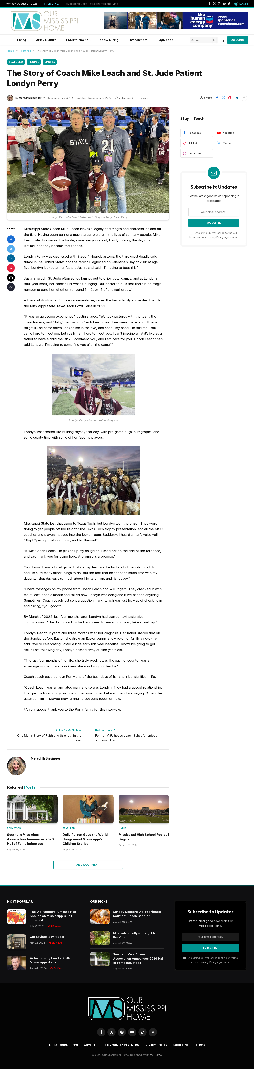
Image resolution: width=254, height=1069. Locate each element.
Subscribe (238, 39)
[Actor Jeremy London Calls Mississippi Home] (16, 963)
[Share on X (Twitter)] (223, 98)
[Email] (11, 278)
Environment (137, 40)
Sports (50, 61)
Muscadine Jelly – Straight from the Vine (92, 3)
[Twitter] (11, 249)
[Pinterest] (11, 268)
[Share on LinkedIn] (236, 98)
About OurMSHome (64, 1045)
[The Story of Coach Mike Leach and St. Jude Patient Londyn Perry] (88, 160)
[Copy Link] (11, 287)
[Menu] (8, 40)
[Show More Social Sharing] (244, 98)
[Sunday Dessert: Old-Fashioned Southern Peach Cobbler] (100, 916)
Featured (16, 61)
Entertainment (77, 40)
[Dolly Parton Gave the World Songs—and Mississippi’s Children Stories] (88, 809)
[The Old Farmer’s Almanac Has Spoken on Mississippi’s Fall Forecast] (16, 916)
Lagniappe (165, 40)
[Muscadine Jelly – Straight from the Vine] (100, 938)
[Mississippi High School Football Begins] (144, 809)
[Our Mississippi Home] (44, 21)
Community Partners (122, 1045)
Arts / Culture (46, 40)
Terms (200, 1045)
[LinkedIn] (11, 258)
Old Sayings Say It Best (47, 937)
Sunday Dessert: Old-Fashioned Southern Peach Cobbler (137, 914)
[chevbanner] (176, 28)
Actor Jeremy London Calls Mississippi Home (50, 960)
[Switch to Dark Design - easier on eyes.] (223, 40)
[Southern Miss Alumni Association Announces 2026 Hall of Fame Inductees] (32, 809)
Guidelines (181, 1045)
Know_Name (154, 1054)
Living (21, 40)
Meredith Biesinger (30, 97)
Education (14, 828)
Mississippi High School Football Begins (144, 837)
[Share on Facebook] (217, 98)
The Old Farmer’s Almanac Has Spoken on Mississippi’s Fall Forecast (53, 916)
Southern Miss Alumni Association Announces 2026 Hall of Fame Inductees (30, 839)
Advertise (92, 1045)
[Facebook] (11, 239)
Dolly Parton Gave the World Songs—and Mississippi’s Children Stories (85, 839)
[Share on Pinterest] (230, 98)
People (34, 61)
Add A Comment (88, 864)
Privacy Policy (215, 237)
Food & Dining (108, 40)
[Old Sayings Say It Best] (16, 941)
